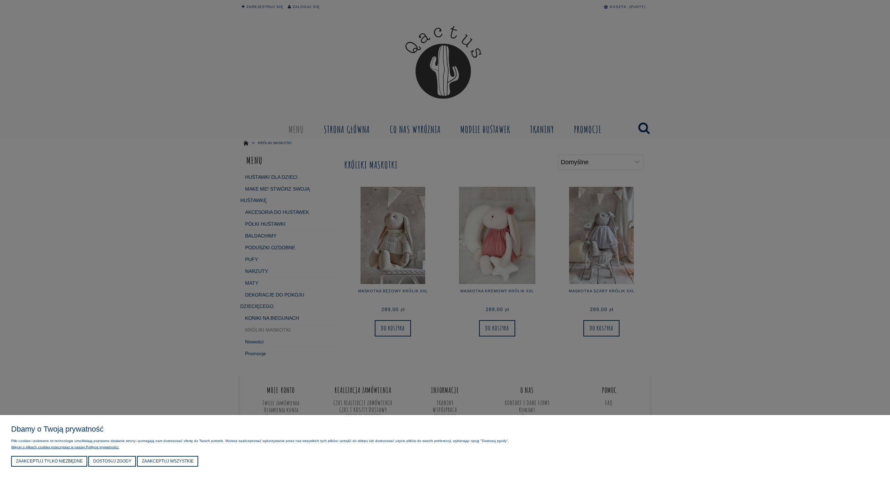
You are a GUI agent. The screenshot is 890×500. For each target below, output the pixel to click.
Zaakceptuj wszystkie (168, 461)
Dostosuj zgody (112, 461)
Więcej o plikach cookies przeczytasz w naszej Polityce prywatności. (65, 447)
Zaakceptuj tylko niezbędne (49, 461)
